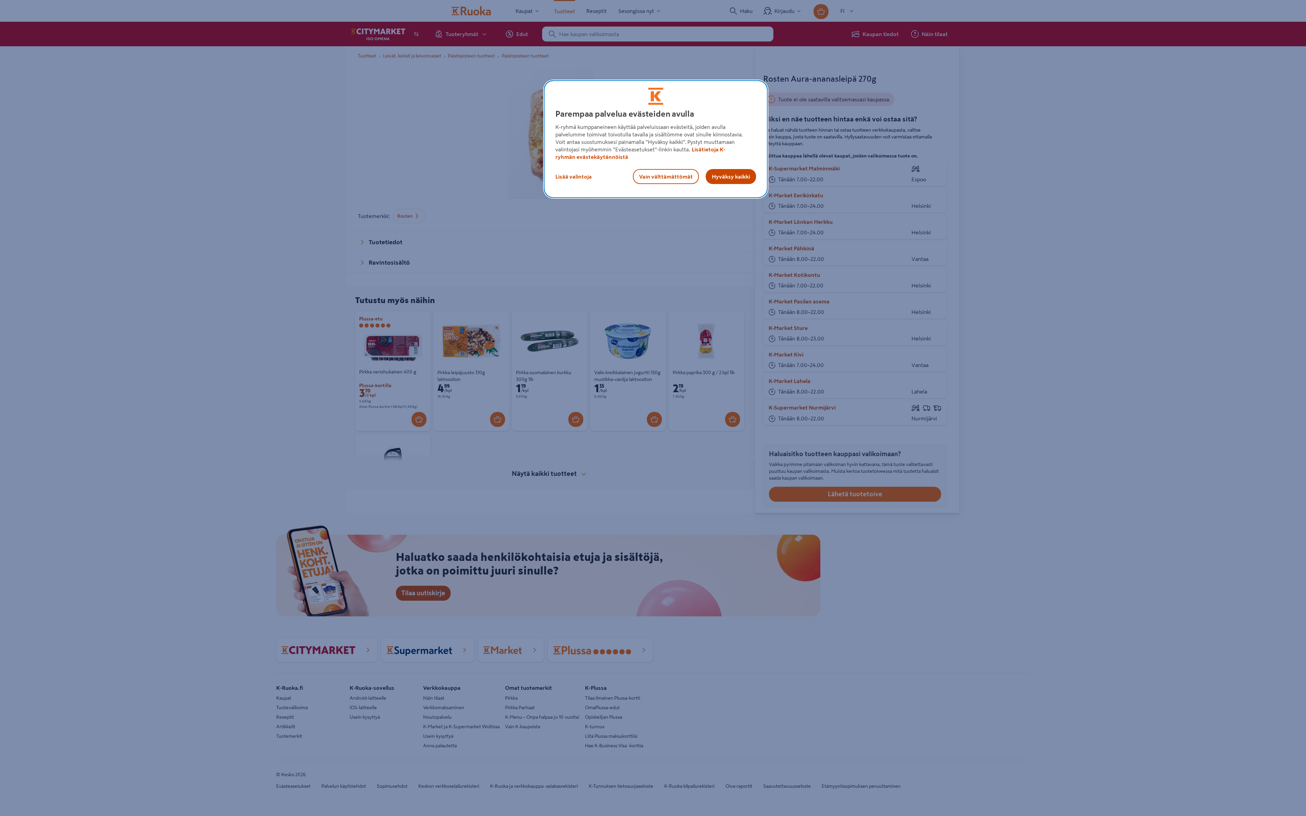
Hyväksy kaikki (731, 176)
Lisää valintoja (573, 176)
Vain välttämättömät (666, 176)
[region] (655, 139)
